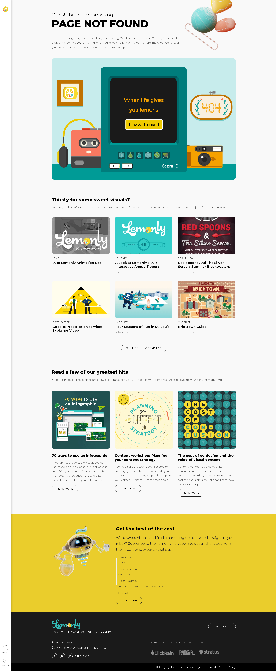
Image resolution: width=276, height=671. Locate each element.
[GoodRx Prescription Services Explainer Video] (81, 317)
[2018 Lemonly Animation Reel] (81, 253)
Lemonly (58, 258)
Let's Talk (222, 626)
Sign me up (129, 600)
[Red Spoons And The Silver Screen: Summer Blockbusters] (206, 253)
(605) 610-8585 (63, 642)
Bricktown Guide (192, 327)
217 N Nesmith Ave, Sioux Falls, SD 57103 (79, 647)
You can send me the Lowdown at (139, 586)
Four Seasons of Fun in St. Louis (142, 327)
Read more (65, 488)
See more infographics (143, 348)
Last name (124, 574)
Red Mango (185, 258)
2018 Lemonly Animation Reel (77, 263)
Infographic (186, 272)
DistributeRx (61, 322)
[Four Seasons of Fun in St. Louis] (143, 317)
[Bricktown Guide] (206, 317)
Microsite (122, 272)
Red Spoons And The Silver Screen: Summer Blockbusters (204, 265)
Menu (5, 652)
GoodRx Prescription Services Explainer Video (77, 328)
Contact (6, 665)
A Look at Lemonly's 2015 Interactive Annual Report (137, 265)
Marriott (121, 322)
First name (125, 562)
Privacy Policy (227, 667)
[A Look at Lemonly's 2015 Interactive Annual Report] (143, 253)
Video (56, 268)
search (81, 42)
